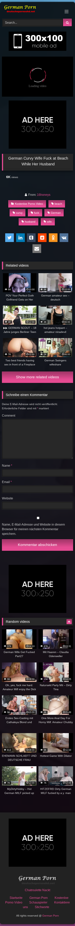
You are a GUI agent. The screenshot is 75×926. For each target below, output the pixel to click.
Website (7, 498)
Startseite (16, 897)
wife (49, 221)
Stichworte (42, 907)
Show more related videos (37, 377)
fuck (36, 212)
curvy (19, 212)
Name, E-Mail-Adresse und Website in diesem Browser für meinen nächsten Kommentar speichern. (33, 529)
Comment (8, 415)
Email (7, 482)
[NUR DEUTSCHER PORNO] (31, 10)
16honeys (43, 194)
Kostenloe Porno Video (29, 203)
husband (30, 221)
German (56, 212)
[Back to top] (63, 914)
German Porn (38, 897)
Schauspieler (38, 902)
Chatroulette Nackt (37, 890)
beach (58, 203)
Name (7, 465)
